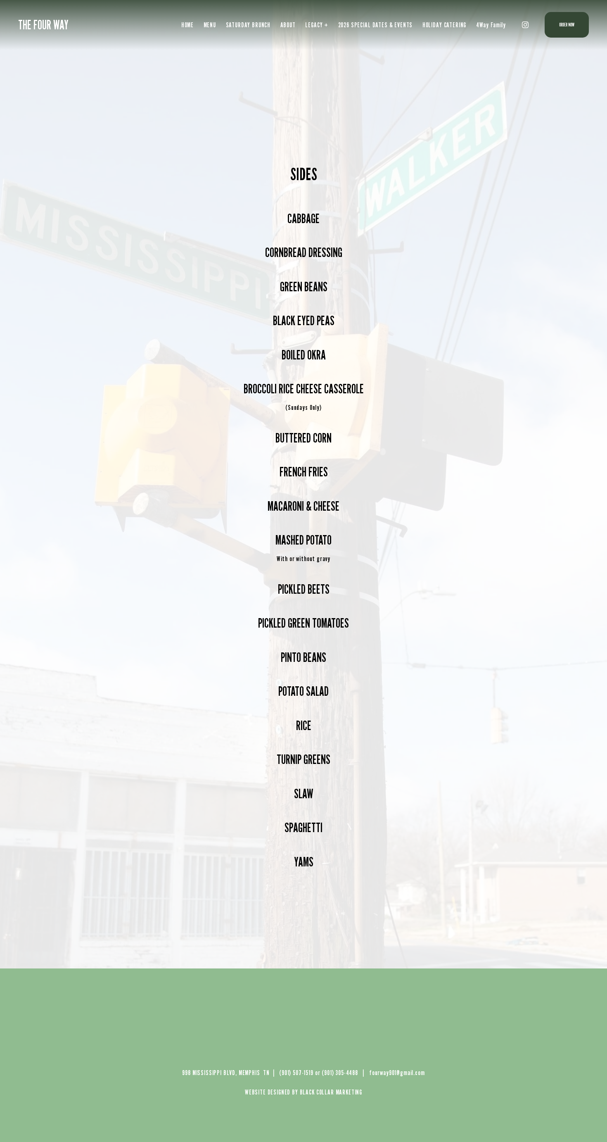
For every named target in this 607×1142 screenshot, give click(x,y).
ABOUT (288, 25)
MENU (210, 25)
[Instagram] (525, 25)
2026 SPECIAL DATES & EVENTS (375, 25)
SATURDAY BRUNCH (248, 25)
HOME (187, 25)
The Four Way (43, 24)
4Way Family (491, 25)
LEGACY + (316, 25)
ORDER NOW (566, 25)
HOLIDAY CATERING (444, 25)
